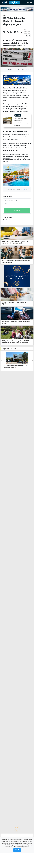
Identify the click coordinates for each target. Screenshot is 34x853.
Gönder (18, 210)
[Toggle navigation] (31, 2)
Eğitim (4, 15)
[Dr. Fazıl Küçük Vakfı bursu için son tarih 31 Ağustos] (17, 294)
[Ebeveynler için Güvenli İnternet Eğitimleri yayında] (17, 313)
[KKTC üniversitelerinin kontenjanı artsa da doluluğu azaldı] (17, 252)
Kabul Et (17, 850)
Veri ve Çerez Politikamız (12, 846)
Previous (1, 336)
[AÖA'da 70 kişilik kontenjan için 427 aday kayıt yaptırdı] (17, 358)
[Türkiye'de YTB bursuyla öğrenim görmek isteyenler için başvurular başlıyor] (17, 233)
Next (33, 336)
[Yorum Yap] (22, 31)
